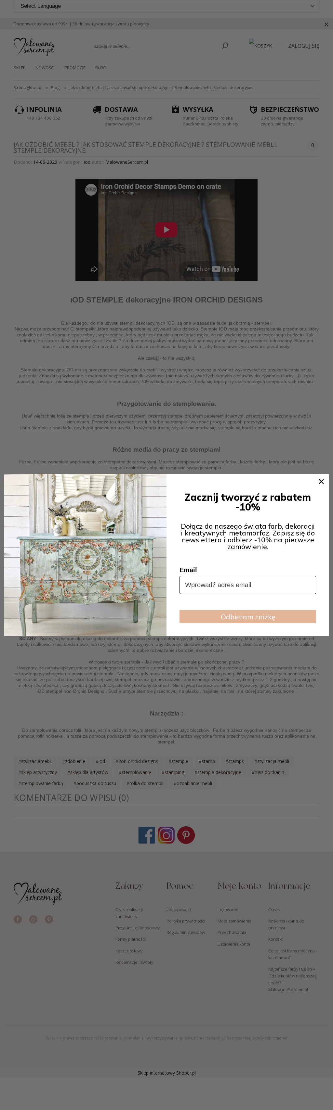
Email (188, 570)
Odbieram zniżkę (248, 617)
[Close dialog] (321, 481)
